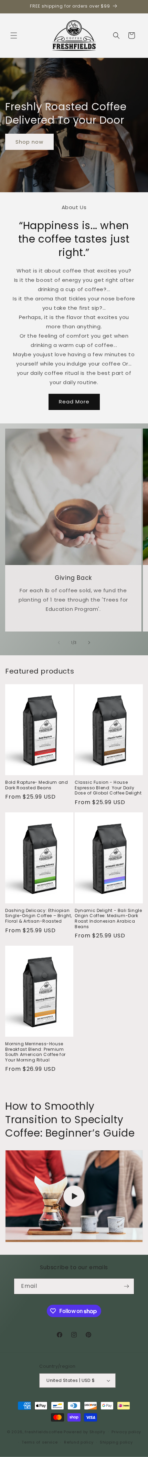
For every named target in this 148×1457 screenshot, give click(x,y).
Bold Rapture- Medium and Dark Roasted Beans (36, 785)
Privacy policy (126, 1432)
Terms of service (39, 1442)
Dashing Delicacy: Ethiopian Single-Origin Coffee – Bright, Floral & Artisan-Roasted (38, 916)
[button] (13, 35)
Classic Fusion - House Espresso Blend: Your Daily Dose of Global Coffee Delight (108, 788)
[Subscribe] (126, 1286)
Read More (74, 401)
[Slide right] (89, 642)
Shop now (29, 141)
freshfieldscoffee (43, 1431)
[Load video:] (74, 1196)
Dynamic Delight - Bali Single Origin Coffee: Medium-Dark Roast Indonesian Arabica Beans (108, 918)
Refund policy (78, 1442)
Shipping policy (116, 1442)
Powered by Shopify (84, 1431)
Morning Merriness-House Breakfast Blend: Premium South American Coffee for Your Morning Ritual (35, 1052)
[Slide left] (58, 642)
